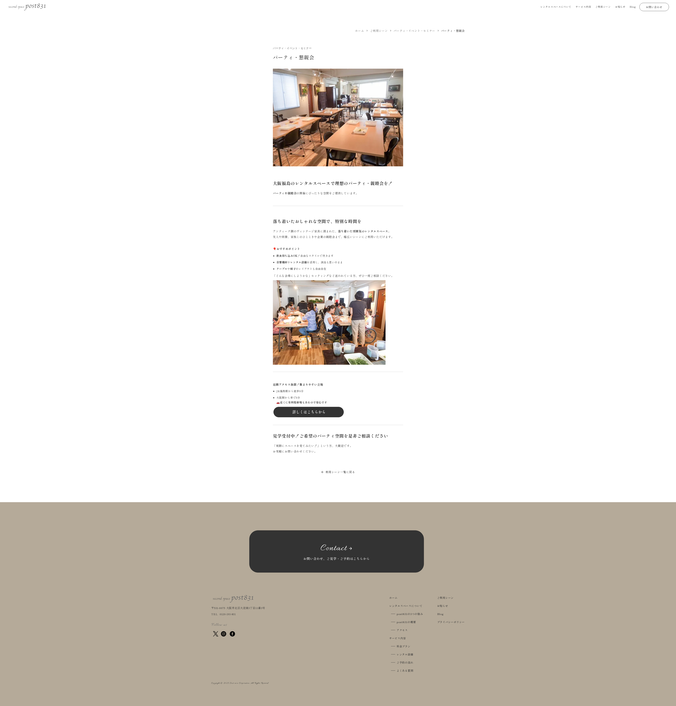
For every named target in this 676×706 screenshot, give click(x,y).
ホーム (359, 31)
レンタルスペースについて (406, 606)
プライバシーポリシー (451, 622)
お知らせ (442, 606)
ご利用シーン (379, 31)
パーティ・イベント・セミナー (414, 31)
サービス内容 (397, 638)
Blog (440, 614)
